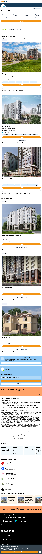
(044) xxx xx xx (21, 187)
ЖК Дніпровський (7, 287)
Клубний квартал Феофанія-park (11, 235)
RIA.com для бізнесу (5, 524)
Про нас (2, 541)
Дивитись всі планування (21, 247)
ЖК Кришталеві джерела (9, 74)
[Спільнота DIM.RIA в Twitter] (13, 531)
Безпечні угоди (4, 537)
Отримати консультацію (21, 87)
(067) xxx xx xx (21, 21)
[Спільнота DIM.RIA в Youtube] (10, 531)
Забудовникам (4, 533)
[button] (21, 29)
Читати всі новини (4, 456)
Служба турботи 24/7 (5, 539)
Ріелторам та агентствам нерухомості (9, 528)
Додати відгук (21, 362)
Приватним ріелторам (6, 526)
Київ (3, 78)
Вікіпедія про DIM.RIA (6, 535)
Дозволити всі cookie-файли (19, 551)
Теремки (5, 79)
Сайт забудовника (21, 24)
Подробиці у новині (4, 453)
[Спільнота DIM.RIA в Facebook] (5, 531)
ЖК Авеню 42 (6, 126)
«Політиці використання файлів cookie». (8, 549)
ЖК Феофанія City (7, 179)
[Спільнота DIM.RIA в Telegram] (7, 531)
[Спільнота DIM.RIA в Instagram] (2, 531)
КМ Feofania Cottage (8, 338)
